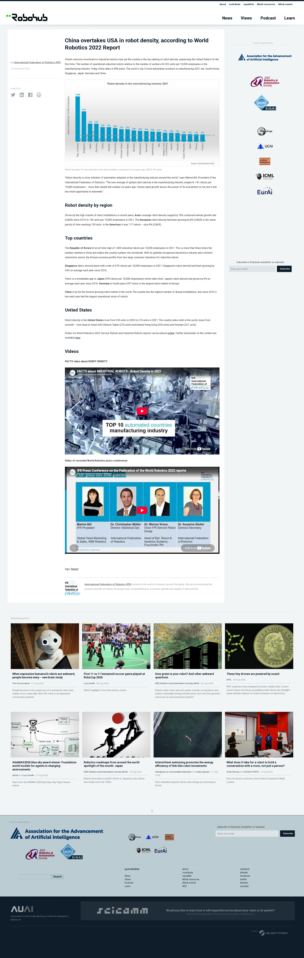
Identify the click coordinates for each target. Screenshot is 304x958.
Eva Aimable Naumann (180, 771)
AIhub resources (266, 4)
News (227, 18)
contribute (234, 4)
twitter (243, 879)
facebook (245, 876)
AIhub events (285, 4)
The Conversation (21, 683)
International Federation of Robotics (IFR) (37, 62)
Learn (289, 18)
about (223, 4)
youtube (244, 886)
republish (248, 4)
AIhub (15, 775)
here (77, 337)
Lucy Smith (89, 683)
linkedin (244, 872)
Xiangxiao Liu (161, 771)
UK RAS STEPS (251, 771)
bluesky (244, 882)
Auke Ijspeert (202, 771)
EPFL (229, 679)
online (171, 333)
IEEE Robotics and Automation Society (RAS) (177, 683)
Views (246, 18)
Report (74, 569)
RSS (184, 886)
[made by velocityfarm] (269, 933)
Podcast (268, 18)
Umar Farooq (233, 771)
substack (244, 869)
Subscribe (285, 269)
